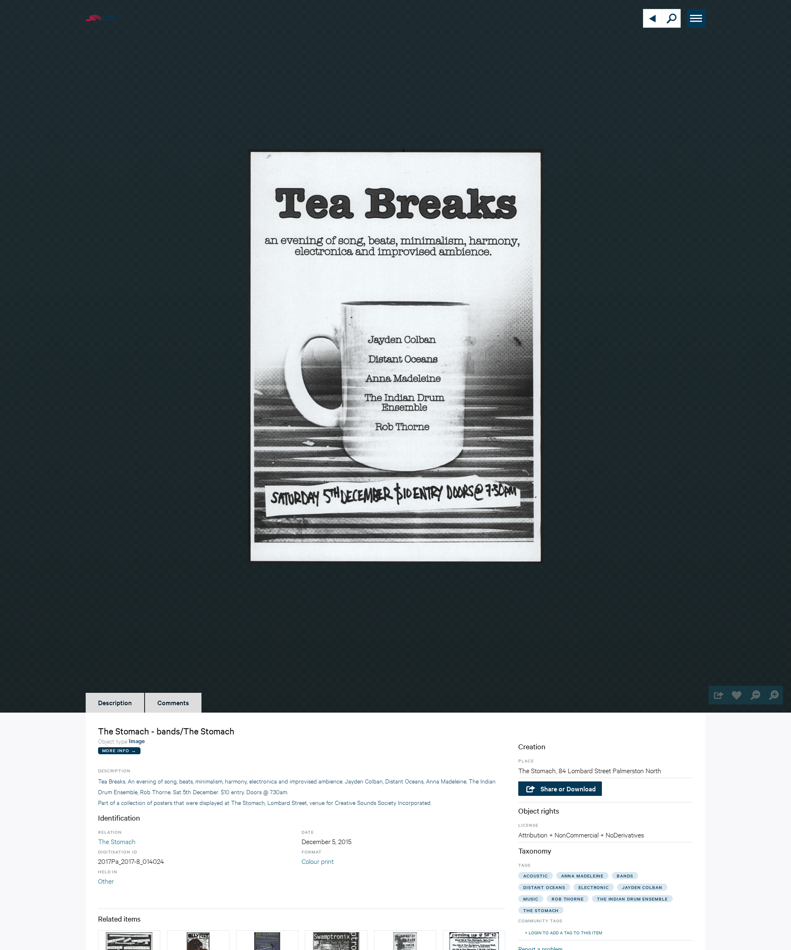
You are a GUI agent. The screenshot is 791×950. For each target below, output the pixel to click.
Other (106, 880)
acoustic (535, 876)
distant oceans (544, 887)
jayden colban (642, 887)
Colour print (318, 860)
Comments (173, 702)
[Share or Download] (718, 695)
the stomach (541, 910)
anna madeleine (582, 876)
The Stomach (117, 841)
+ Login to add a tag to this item (563, 932)
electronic (593, 887)
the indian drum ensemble (632, 899)
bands (625, 876)
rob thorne (568, 899)
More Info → (119, 750)
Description (115, 702)
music (530, 899)
